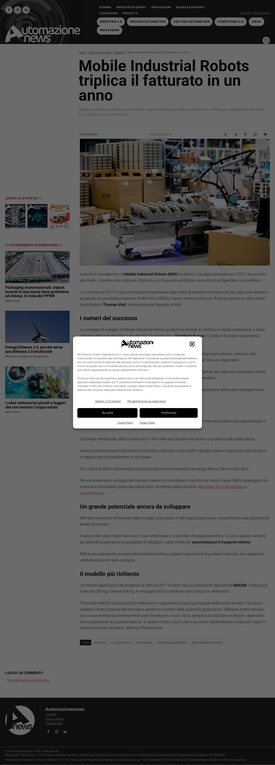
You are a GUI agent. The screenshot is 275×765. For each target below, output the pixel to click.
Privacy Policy (147, 422)
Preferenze (168, 413)
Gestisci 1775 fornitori (108, 401)
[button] (192, 344)
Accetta (107, 413)
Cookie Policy (125, 422)
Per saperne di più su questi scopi (146, 401)
